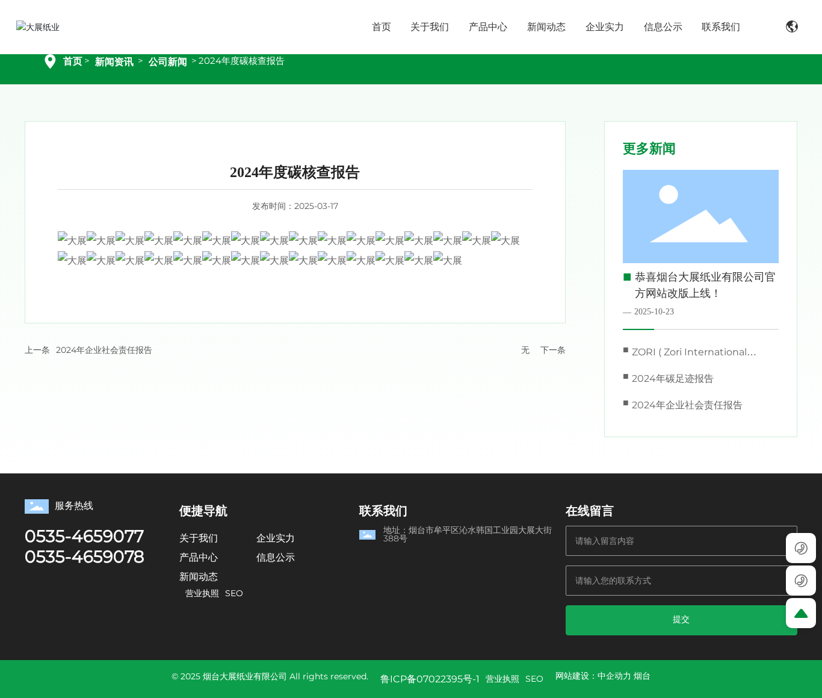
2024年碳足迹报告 (673, 378)
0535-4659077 (84, 536)
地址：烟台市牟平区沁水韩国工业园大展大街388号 (467, 534)
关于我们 (198, 538)
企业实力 (275, 538)
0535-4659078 (84, 556)
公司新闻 (168, 62)
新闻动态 (198, 576)
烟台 (642, 675)
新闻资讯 (114, 62)
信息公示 (275, 557)
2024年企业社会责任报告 (104, 349)
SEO (234, 593)
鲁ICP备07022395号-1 (430, 679)
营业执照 (202, 593)
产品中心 (198, 557)
